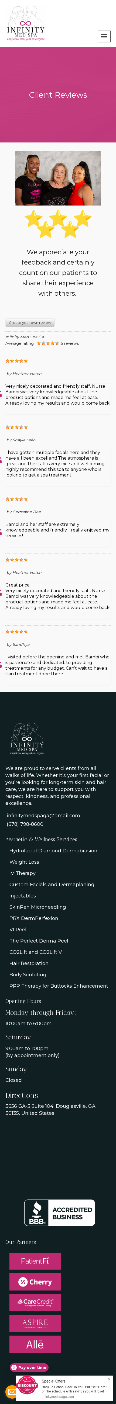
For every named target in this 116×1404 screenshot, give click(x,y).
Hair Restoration (29, 963)
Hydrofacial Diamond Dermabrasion (53, 851)
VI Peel (17, 930)
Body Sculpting (27, 975)
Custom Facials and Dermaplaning (51, 885)
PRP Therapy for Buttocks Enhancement (58, 986)
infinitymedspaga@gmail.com (43, 816)
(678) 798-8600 (25, 824)
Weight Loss (24, 862)
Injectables (22, 896)
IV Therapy (22, 873)
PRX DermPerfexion (33, 918)
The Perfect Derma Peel (38, 941)
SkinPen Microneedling (37, 907)
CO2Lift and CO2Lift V (35, 952)
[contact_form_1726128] (12, 1392)
